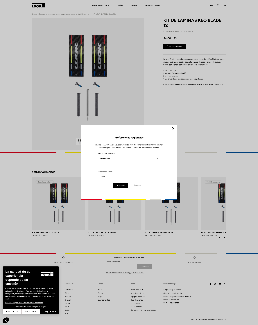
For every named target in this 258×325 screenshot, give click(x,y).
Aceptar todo (50, 311)
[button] (5, 320)
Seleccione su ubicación (106, 153)
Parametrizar (30, 311)
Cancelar (138, 185)
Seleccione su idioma (105, 172)
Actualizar (121, 185)
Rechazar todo (12, 311)
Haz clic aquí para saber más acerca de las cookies (24, 303)
